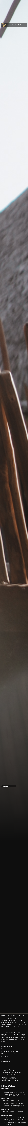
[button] (25, 25)
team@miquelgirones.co (10, 1080)
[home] (13, 25)
